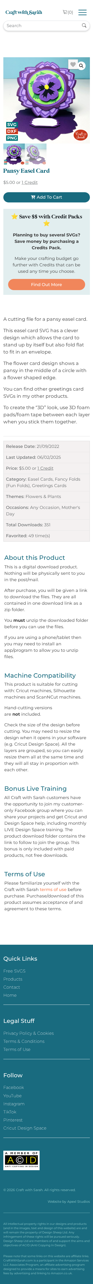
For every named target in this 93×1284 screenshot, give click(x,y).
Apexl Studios (78, 1201)
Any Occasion (44, 507)
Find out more (46, 284)
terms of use (53, 889)
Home (10, 995)
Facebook (13, 1087)
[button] (81, 66)
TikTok (9, 1112)
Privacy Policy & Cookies (28, 1033)
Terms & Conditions (23, 1041)
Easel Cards (40, 479)
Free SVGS (14, 971)
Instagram (14, 1104)
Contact (11, 987)
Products (12, 979)
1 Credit (45, 468)
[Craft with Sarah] (24, 12)
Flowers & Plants (43, 496)
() (70, 12)
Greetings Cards (49, 485)
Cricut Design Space (24, 1128)
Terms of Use (17, 1049)
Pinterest (13, 1120)
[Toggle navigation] (82, 12)
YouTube (12, 1095)
